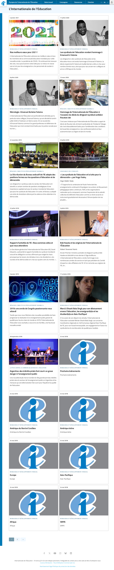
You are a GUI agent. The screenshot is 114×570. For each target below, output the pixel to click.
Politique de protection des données (64, 566)
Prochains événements (83, 355)
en (101, 2)
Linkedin (71, 553)
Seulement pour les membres (112, 2)
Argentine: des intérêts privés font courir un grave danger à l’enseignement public (33, 361)
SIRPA (83, 506)
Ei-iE (3, 4)
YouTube (55, 553)
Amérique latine (83, 413)
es (107, 2)
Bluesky (65, 553)
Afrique (33, 506)
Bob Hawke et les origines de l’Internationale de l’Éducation (83, 237)
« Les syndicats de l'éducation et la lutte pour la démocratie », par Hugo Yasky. (83, 170)
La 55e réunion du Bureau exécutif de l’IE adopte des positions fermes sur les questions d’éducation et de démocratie (33, 168)
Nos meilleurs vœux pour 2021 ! (33, 43)
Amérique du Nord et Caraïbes (33, 413)
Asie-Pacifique (83, 459)
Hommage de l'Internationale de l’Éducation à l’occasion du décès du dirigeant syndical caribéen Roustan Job (83, 104)
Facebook (44, 553)
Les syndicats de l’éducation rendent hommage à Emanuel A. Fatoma (83, 43)
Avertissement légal (46, 566)
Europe (33, 459)
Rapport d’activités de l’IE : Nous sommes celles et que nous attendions (33, 234)
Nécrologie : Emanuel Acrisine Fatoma (33, 103)
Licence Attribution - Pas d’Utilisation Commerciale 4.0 (57, 563)
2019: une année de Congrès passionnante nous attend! (33, 300)
